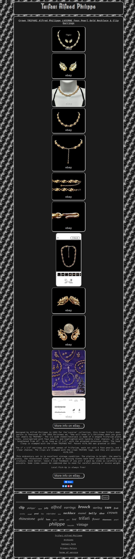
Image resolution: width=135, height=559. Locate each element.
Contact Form (68, 544)
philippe (57, 523)
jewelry (22, 514)
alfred (56, 507)
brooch (84, 506)
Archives (68, 540)
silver (102, 513)
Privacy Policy (68, 548)
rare (108, 507)
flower (96, 519)
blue (42, 514)
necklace (69, 513)
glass (55, 520)
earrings (70, 507)
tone (59, 514)
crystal (30, 514)
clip (22, 507)
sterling (97, 507)
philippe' (31, 508)
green (61, 519)
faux (48, 519)
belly (93, 513)
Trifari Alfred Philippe (68, 536)
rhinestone (27, 518)
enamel (82, 513)
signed (40, 508)
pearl (116, 520)
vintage (82, 524)
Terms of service (68, 552)
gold (40, 519)
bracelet (71, 525)
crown (112, 512)
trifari (84, 518)
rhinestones (106, 520)
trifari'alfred (50, 514)
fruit (116, 508)
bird (74, 519)
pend (36, 514)
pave (68, 520)
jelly (46, 508)
